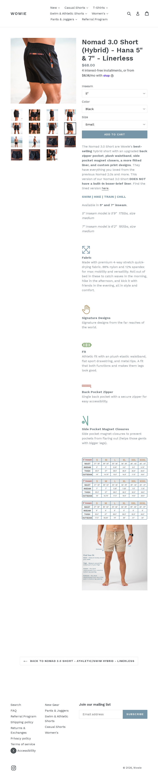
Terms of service (23, 744)
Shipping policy (22, 722)
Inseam (87, 86)
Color (86, 101)
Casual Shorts (77, 7)
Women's (101, 13)
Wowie (19, 13)
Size (85, 117)
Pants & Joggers (64, 19)
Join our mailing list (95, 704)
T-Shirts (101, 7)
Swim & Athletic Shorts (69, 13)
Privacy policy (21, 738)
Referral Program (95, 19)
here (105, 188)
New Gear (52, 705)
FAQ (14, 710)
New (56, 7)
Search (16, 705)
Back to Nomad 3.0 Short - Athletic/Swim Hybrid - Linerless (81, 660)
